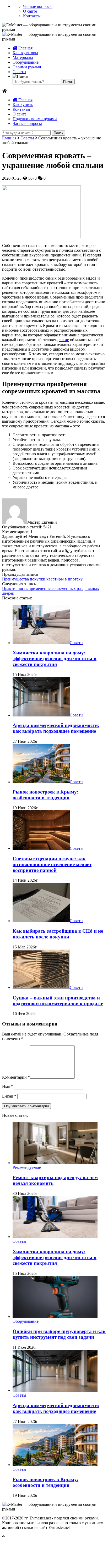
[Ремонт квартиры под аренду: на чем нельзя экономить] (55, 1162)
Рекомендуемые (27, 1167)
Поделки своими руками (35, 119)
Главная (25, 48)
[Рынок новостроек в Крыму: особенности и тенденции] (41, 782)
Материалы (23, 57)
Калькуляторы (25, 52)
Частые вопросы (37, 6)
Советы (19, 71)
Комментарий (16, 1077)
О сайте (30, 11)
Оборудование (26, 62)
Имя (7, 1086)
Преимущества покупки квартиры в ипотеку (42, 579)
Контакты (32, 16)
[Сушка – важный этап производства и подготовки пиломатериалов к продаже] (41, 987)
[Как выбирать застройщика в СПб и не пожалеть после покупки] (41, 920)
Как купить (23, 104)
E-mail (9, 1096)
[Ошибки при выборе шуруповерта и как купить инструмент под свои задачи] (55, 1316)
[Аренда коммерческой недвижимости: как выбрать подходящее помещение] (41, 715)
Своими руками (27, 67)
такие (64, 339)
